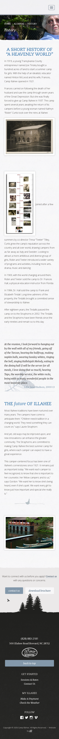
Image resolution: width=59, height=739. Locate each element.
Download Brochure (40, 590)
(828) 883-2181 (29, 638)
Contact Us (14, 590)
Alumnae (19, 24)
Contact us (51, 576)
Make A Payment (29, 698)
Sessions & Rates (29, 679)
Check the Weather (29, 702)
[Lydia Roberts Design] (30, 730)
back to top (29, 663)
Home (7, 24)
